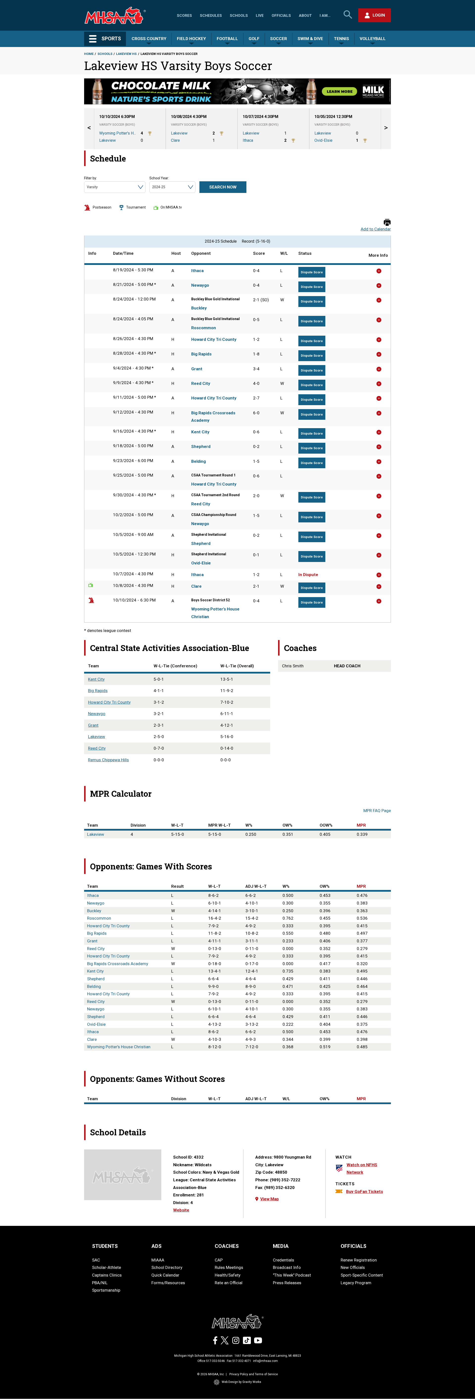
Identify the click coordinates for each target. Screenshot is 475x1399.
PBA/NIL (100, 1282)
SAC (96, 1260)
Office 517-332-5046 (211, 1361)
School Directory (166, 1267)
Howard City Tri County (214, 339)
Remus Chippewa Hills (108, 759)
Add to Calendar (376, 229)
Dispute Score (312, 272)
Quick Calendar (165, 1275)
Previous (89, 128)
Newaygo (200, 285)
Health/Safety (227, 1275)
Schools (239, 15)
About (305, 15)
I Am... (325, 15)
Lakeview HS (126, 54)
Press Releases (287, 1282)
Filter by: (90, 178)
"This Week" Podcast (292, 1275)
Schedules (211, 15)
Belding (198, 461)
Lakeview (96, 736)
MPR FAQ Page (377, 810)
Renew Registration (359, 1260)
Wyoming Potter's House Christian (215, 612)
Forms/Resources (168, 1282)
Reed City (200, 383)
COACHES (227, 1246)
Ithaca (197, 270)
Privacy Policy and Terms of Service (253, 1374)
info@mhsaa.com (265, 1361)
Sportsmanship (106, 1290)
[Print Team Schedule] (387, 223)
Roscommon (203, 327)
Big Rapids (201, 353)
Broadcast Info (287, 1267)
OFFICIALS (353, 1246)
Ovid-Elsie (201, 562)
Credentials (283, 1260)
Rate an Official (228, 1282)
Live (260, 15)
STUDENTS (105, 1246)
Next (386, 128)
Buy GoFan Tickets (364, 1191)
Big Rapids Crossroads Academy (213, 416)
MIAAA (157, 1260)
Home (89, 54)
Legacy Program (356, 1282)
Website (181, 1210)
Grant (196, 368)
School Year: (159, 178)
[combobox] (87, 187)
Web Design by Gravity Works (241, 1382)
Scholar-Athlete (106, 1267)
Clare (196, 586)
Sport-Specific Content (362, 1275)
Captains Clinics (107, 1275)
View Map (269, 1198)
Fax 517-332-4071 (239, 1361)
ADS (156, 1246)
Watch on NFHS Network (362, 1168)
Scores (184, 15)
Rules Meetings (229, 1267)
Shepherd (201, 446)
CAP (219, 1260)
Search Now (223, 187)
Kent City (200, 431)
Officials (281, 15)
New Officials (353, 1267)
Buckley (199, 307)
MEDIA (281, 1246)
